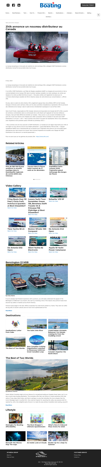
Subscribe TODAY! (88, 5)
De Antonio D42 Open (56, 230)
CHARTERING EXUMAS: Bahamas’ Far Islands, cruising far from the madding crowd (57, 333)
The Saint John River (35, 330)
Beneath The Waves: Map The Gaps (14, 443)
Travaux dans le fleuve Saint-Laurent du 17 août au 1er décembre (36, 168)
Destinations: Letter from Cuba (13, 331)
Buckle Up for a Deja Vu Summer (57, 443)
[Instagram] (8, 5)
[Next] (65, 162)
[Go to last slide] (8, 162)
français (17, 22)
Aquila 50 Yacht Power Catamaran (57, 249)
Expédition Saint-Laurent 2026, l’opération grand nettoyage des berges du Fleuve (57, 170)
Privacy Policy (77, 455)
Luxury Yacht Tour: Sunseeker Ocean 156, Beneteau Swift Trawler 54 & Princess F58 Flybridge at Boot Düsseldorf (37, 206)
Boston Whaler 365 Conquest (37, 230)
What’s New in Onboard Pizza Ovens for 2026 (57, 426)
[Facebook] (13, 5)
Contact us (76, 457)
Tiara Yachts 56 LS (15, 229)
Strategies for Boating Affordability (14, 426)
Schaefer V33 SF (56, 199)
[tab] (33, 179)
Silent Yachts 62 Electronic (35, 249)
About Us (9, 455)
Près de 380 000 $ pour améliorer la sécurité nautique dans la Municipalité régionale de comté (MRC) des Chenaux (15, 171)
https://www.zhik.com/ (42, 136)
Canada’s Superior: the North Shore (57, 353)
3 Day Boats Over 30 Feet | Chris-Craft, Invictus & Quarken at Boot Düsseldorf (16, 202)
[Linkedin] (19, 5)
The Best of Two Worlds (15, 348)
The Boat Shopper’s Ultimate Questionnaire (36, 426)
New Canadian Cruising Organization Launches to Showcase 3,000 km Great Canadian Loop (36, 349)
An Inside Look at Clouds (37, 443)
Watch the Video (12, 208)
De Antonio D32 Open (14, 249)
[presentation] (15, 155)
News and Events (10, 22)
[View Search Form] (98, 15)
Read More (9, 310)
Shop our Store (10, 457)
